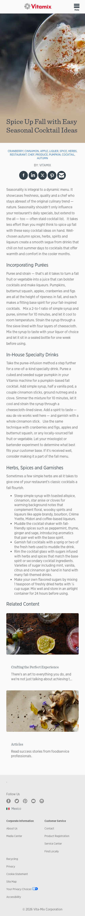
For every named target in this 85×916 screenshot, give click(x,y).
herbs (72, 151)
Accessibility (13, 897)
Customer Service (55, 821)
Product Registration (56, 836)
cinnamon (32, 151)
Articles (17, 744)
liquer (54, 151)
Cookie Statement (17, 874)
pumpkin (55, 154)
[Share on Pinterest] (52, 175)
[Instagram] (42, 801)
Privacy (10, 866)
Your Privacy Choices (18, 889)
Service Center (53, 843)
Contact (49, 828)
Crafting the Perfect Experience (35, 667)
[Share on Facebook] (23, 175)
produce (42, 154)
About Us (11, 828)
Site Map (11, 881)
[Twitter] (17, 801)
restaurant (18, 154)
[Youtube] (33, 801)
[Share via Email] (61, 175)
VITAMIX (45, 165)
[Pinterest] (25, 801)
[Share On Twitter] (42, 175)
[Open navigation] (76, 5)
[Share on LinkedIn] (33, 175)
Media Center (14, 836)
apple (44, 151)
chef (31, 154)
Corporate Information (20, 821)
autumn (42, 158)
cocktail (68, 154)
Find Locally (51, 851)
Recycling (12, 859)
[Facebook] (8, 801)
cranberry (15, 151)
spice (63, 151)
